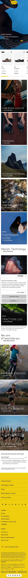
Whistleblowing (12, 572)
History (3, 513)
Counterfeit (21, 571)
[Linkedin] (15, 504)
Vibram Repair (5, 519)
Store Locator (6, 497)
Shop (3, 489)
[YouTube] (5, 504)
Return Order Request (7, 537)
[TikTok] (12, 504)
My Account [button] (5, 540)
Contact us (4, 532)
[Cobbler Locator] (15, 575)
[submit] (26, 457)
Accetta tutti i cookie (14, 296)
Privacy (2, 571)
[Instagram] (2, 504)
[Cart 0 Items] (17, 575)
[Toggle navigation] (8, 575)
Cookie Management (22, 572)
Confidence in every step (8, 521)
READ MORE (3, 561)
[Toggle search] (10, 575)
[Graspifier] (19, 58)
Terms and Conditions (11, 571)
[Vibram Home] (14, 2)
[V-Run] (7, 58)
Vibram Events (6, 481)
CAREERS (4, 524)
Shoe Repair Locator (8, 493)
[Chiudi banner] (26, 276)
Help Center (4, 535)
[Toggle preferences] (19, 575)
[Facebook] (9, 504)
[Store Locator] (13, 575)
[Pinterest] (18, 504)
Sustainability (5, 516)
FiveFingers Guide (7, 485)
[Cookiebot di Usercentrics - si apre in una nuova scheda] (17, 276)
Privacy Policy (16, 460)
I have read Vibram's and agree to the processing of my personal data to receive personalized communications (15, 462)
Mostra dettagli (20, 292)
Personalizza (13, 300)
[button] (10, 546)
